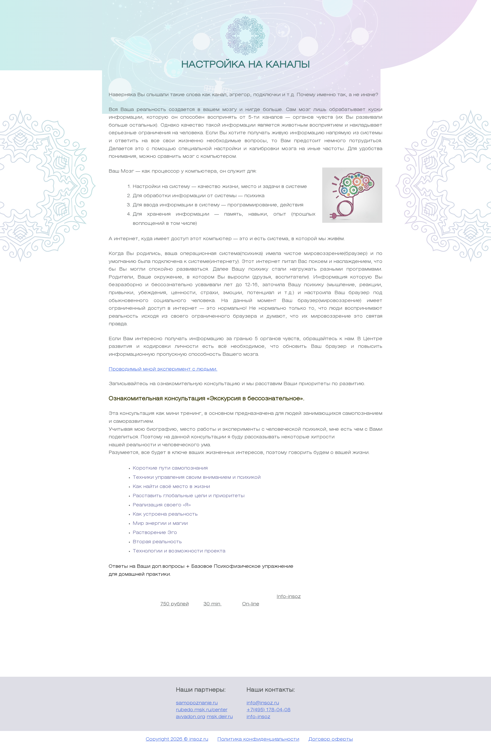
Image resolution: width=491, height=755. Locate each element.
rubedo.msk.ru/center (201, 710)
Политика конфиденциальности (258, 739)
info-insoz (258, 717)
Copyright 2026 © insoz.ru (177, 739)
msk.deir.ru (220, 717)
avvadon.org (190, 717)
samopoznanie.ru (197, 703)
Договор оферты (330, 739)
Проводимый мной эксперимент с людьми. (163, 369)
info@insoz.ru (263, 703)
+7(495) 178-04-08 (269, 710)
